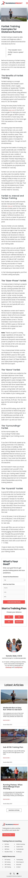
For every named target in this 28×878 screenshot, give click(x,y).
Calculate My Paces (14, 602)
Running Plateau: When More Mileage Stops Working (12, 787)
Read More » (6, 720)
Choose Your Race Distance (10, 576)
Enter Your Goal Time (8, 584)
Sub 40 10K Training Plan (13, 747)
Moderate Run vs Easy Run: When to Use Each (12, 709)
